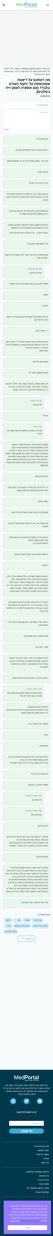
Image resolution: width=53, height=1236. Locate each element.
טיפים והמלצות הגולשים (31, 68)
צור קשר (45, 1162)
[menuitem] (4, 5)
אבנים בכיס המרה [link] (40, 926)
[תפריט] (47, 5)
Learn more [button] (15, 1221)
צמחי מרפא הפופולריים (38, 1188)
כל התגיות (44, 1176)
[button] (26, 939)
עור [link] (19, 920)
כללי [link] (9, 926)
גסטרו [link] (27, 920)
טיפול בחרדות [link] (11, 931)
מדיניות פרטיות (42, 1146)
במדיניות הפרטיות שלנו (29, 1221)
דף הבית (46, 68)
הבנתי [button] (27, 1228)
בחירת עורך (43, 1180)
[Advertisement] (26, 38)
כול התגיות (29, 939)
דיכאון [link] (8, 920)
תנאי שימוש (43, 1150)
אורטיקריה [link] (37, 920)
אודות (46, 1158)
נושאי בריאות (42, 1154)
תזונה (17, 68)
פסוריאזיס (44, 1184)
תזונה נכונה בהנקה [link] (22, 926)
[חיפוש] (4, 5)
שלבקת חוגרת (42, 1192)
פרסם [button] (6, 129)
